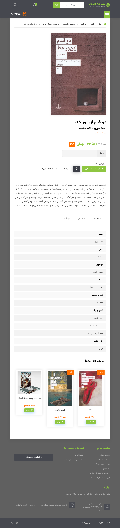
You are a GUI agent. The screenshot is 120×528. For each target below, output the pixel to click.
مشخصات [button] (98, 218)
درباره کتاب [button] (82, 218)
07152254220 (16, 14)
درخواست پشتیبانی (33, 457)
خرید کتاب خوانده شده (100, 477)
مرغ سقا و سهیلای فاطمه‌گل (29, 398)
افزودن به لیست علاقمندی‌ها (53, 168)
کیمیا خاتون (60, 410)
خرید (89, 421)
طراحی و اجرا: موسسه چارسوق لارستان (94, 522)
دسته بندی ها (104, 460)
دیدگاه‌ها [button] (66, 218)
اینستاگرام (79, 455)
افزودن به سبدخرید (92, 168)
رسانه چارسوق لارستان (74, 460)
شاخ (90, 409)
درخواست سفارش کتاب (100, 473)
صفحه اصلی (105, 455)
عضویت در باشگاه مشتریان (102, 466)
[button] (30, 5)
